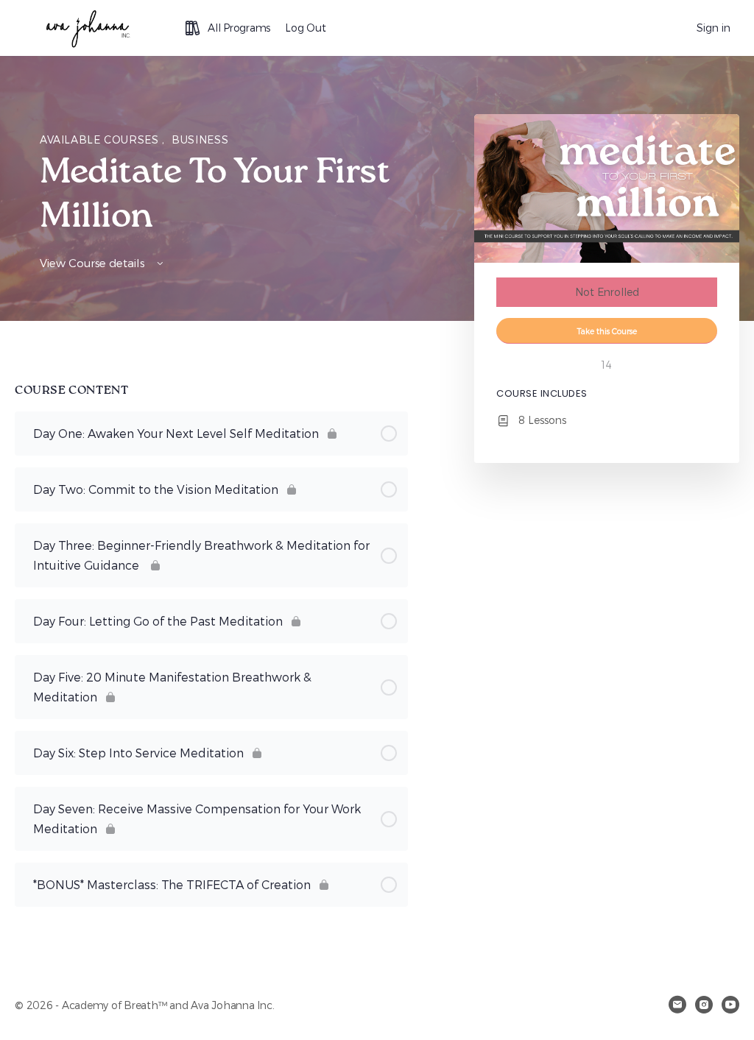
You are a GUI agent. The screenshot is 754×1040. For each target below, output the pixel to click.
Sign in (713, 27)
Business (200, 139)
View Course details (93, 262)
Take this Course (607, 331)
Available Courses (101, 139)
